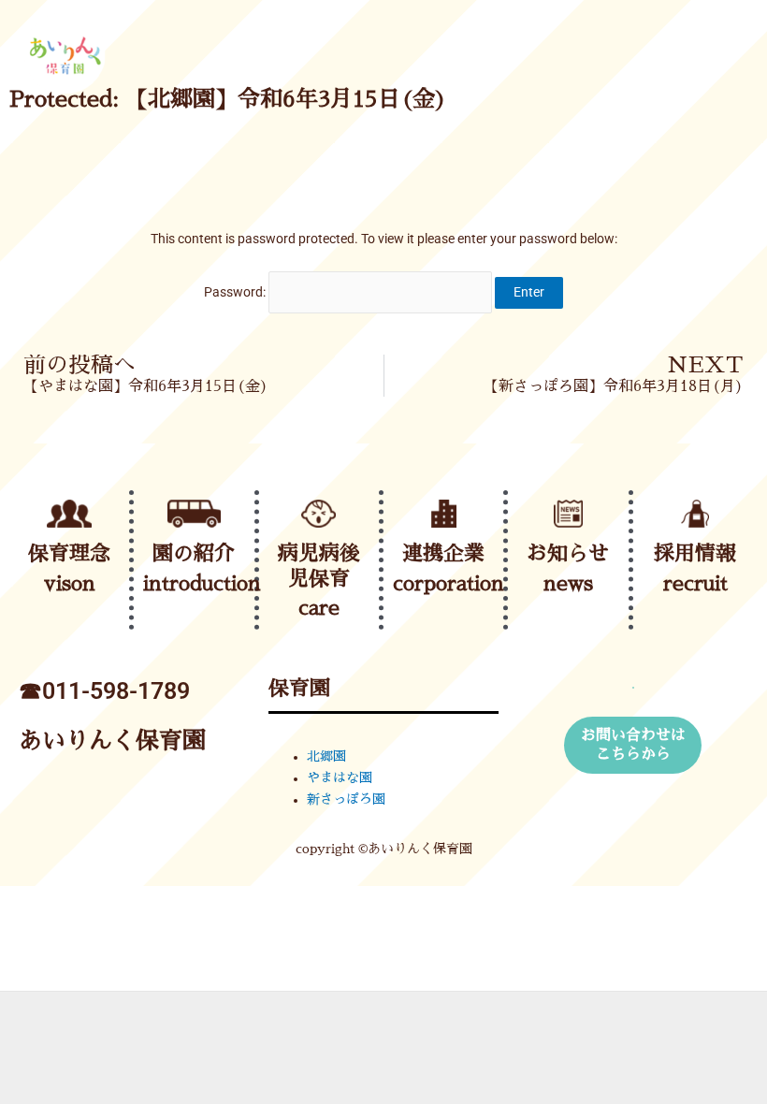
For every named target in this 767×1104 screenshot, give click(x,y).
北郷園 (326, 756)
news (568, 584)
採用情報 (695, 554)
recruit (695, 584)
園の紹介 (193, 554)
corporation (448, 584)
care (319, 608)
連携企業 (443, 554)
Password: (236, 291)
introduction (202, 584)
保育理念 (69, 554)
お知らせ (568, 554)
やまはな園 (339, 778)
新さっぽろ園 (346, 799)
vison (69, 584)
